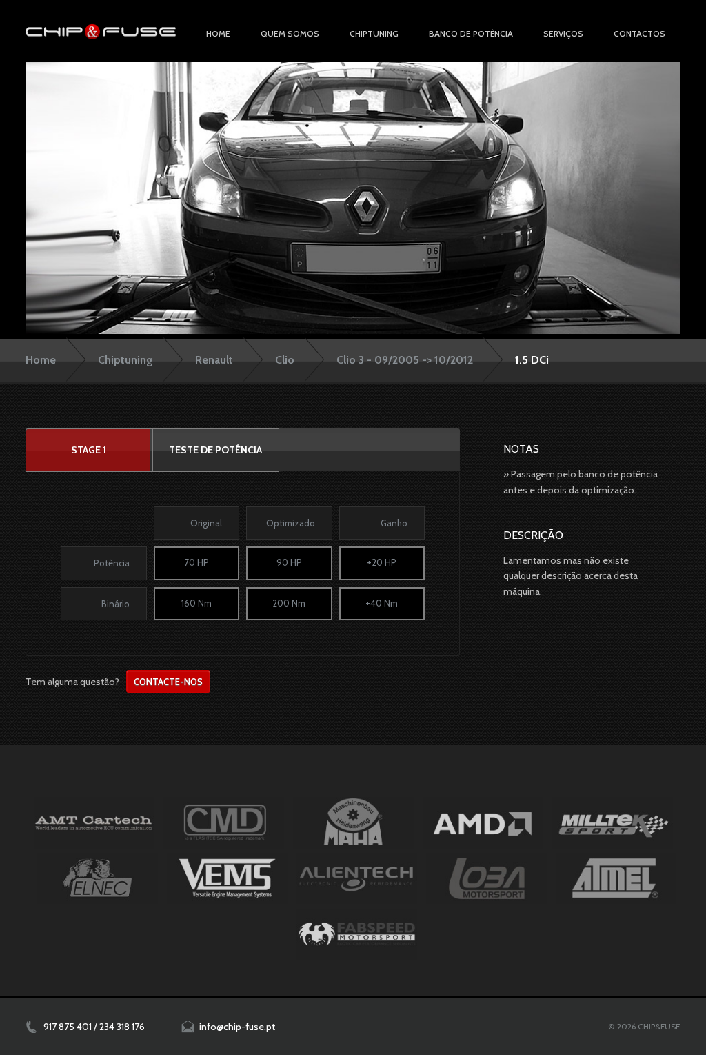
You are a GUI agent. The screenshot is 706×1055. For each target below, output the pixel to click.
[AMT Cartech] (94, 822)
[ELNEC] (97, 878)
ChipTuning (374, 33)
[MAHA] (353, 822)
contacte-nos (168, 681)
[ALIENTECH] (356, 878)
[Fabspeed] (356, 934)
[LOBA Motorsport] (486, 878)
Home (218, 33)
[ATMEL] (616, 878)
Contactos (639, 33)
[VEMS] (227, 878)
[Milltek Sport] (612, 822)
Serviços (563, 33)
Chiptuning (125, 359)
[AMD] (483, 822)
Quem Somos (290, 33)
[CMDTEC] (223, 822)
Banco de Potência (471, 33)
